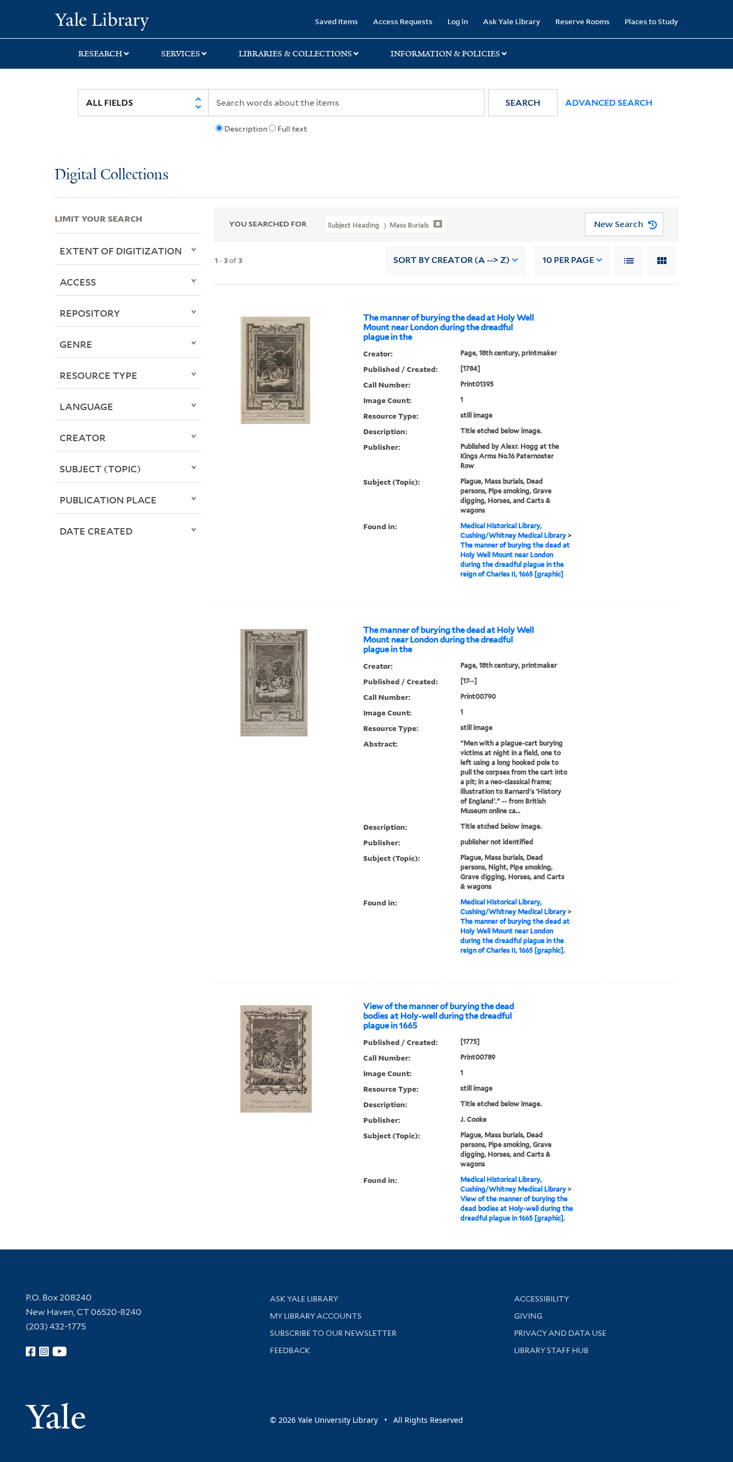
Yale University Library (101, 20)
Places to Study (651, 21)
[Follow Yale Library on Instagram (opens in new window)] (44, 1351)
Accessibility (541, 1299)
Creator (83, 437)
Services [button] (180, 53)
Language (86, 406)
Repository (90, 312)
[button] (523, 102)
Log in (458, 21)
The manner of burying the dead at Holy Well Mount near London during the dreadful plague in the (448, 327)
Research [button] (100, 53)
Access (78, 281)
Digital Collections (111, 175)
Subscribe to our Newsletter (333, 1333)
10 (568, 260)
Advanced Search (609, 103)
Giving (528, 1316)
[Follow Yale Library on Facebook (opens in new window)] (30, 1351)
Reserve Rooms (582, 21)
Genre (76, 344)
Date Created (96, 530)
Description (245, 129)
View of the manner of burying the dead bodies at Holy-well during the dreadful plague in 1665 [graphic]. (516, 1208)
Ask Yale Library (511, 21)
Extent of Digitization (121, 250)
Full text (292, 129)
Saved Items (336, 21)
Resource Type (98, 375)
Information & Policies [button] (445, 53)
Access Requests (403, 21)
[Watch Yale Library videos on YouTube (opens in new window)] (60, 1351)
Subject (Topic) (100, 468)
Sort (451, 260)
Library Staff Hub (551, 1350)
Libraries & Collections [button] (295, 53)
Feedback (290, 1350)
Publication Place (108, 499)
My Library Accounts (316, 1316)
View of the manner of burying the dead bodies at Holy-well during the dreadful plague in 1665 (438, 1016)
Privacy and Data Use (560, 1333)
